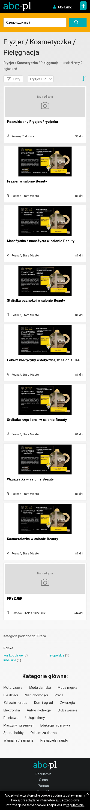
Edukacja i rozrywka (55, 725)
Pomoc (43, 786)
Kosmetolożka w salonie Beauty (32, 539)
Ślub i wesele (67, 710)
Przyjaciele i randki (54, 740)
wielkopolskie (13, 655)
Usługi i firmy (35, 718)
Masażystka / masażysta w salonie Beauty (41, 241)
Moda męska (67, 687)
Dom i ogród (43, 703)
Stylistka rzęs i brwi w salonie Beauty (37, 420)
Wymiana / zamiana (18, 740)
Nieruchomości (36, 695)
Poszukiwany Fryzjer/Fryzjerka (32, 122)
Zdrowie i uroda (15, 703)
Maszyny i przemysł (18, 725)
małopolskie (55, 655)
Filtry (16, 79)
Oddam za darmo (43, 733)
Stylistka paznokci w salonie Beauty (36, 300)
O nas (43, 780)
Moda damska (40, 687)
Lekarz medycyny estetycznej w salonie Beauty (46, 360)
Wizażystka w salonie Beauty (30, 479)
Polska (8, 648)
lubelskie (9, 660)
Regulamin (43, 774)
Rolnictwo (10, 718)
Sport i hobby (13, 733)
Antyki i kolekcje (39, 710)
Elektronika (11, 710)
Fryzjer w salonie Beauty (27, 181)
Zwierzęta (67, 703)
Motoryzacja (12, 687)
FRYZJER (14, 598)
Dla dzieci (10, 695)
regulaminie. (75, 805)
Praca (59, 695)
